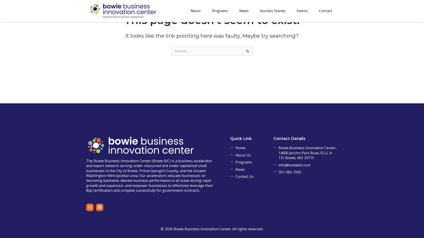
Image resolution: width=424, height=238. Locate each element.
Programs (220, 10)
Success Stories (273, 10)
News (244, 10)
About (196, 10)
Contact (325, 10)
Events (302, 10)
